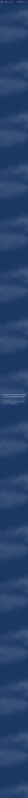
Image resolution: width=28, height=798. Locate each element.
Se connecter (20, 1)
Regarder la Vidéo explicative (18, 402)
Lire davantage (8, 401)
